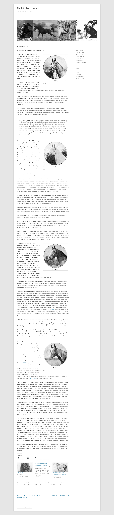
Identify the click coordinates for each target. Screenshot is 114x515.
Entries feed (79, 74)
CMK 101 (26, 16)
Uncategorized (33, 482)
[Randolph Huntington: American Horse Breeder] (60, 467)
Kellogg (26, 485)
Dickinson (37, 485)
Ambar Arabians (80, 58)
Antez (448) (20, 473)
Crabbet (62, 482)
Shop (32, 16)
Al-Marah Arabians (81, 62)
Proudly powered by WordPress (24, 508)
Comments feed (80, 76)
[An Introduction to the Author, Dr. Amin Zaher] (43, 470)
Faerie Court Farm (80, 56)
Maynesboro (20, 485)
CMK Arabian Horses (28, 8)
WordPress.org (80, 78)
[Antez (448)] (25, 467)
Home (18, 16)
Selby (33, 485)
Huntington (56, 482)
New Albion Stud (80, 52)
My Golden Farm (80, 60)
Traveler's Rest (44, 485)
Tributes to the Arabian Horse (60, 495)
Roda (24, 362)
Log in (77, 72)
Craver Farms (79, 50)
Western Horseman (48, 482)
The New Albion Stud (43, 16)
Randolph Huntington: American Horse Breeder (59, 473)
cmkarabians (60, 485)
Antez (52, 309)
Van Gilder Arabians (81, 54)
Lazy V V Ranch (33, 378)
